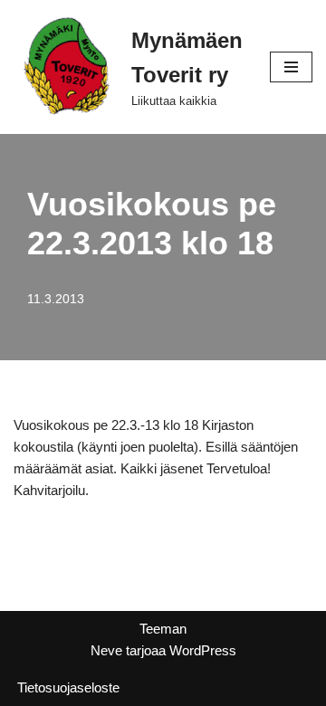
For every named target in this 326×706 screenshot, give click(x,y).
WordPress (202, 650)
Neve (106, 650)
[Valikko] (291, 67)
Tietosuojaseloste (68, 687)
